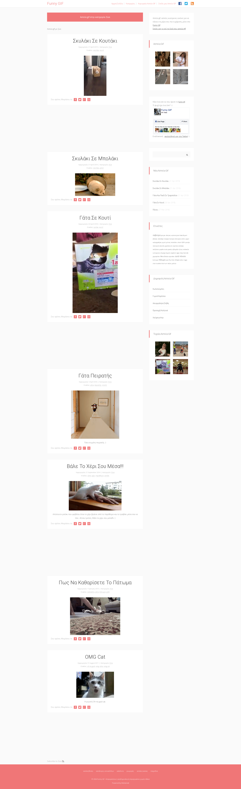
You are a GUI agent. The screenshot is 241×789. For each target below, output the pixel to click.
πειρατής (98, 385)
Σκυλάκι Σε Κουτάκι (95, 41)
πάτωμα (102, 592)
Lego (177, 253)
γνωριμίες (130, 771)
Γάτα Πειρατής (95, 376)
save (167, 260)
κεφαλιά (173, 253)
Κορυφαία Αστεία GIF (146, 3)
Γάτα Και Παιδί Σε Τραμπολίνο (165, 195)
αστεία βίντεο (88, 771)
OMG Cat (95, 657)
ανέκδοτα (120, 771)
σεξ (187, 253)
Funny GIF (55, 3)
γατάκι (96, 227)
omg (97, 666)
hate (184, 253)
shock (179, 242)
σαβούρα (157, 235)
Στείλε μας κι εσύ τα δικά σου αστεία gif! (169, 29)
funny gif (181, 102)
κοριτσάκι (171, 256)
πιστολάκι (174, 242)
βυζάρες (181, 246)
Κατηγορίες (130, 3)
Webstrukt (125, 783)
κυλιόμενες (156, 253)
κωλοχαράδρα (157, 242)
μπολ (102, 168)
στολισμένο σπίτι (179, 239)
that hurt (164, 263)
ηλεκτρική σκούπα (158, 246)
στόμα (177, 260)
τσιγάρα (166, 239)
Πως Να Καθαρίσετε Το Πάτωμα (95, 583)
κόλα (181, 260)
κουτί (102, 50)
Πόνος (155, 209)
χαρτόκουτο (168, 246)
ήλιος (181, 249)
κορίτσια (175, 246)
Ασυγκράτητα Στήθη (161, 303)
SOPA (183, 242)
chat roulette (157, 263)
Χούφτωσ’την (158, 317)
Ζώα (110, 47)
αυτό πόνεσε (180, 256)
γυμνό (164, 242)
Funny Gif (156, 25)
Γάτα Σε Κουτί (95, 218)
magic (185, 260)
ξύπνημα (155, 260)
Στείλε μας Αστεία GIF (167, 3)
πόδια (169, 263)
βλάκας (155, 239)
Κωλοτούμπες (158, 289)
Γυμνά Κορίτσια (159, 296)
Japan (187, 239)
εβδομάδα (175, 249)
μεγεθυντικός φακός (165, 249)
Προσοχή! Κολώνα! (160, 310)
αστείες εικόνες (142, 771)
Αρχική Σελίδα (117, 3)
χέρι (93, 476)
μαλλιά (174, 263)
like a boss (164, 256)
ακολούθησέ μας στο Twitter (176, 136)
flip (170, 260)
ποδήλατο (156, 249)
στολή (104, 385)
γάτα (92, 385)
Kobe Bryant (183, 235)
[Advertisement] (95, 128)
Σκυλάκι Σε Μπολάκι (95, 159)
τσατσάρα (161, 239)
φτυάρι (187, 242)
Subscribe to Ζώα (54, 761)
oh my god (91, 666)
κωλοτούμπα (175, 235)
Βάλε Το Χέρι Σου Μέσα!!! (95, 466)
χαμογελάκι (156, 256)
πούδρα (171, 239)
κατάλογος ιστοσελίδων (105, 771)
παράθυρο (100, 476)
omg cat (107, 666)
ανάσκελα (90, 592)
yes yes (163, 235)
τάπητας (168, 235)
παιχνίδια (154, 771)
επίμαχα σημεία (165, 253)
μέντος (168, 242)
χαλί (108, 592)
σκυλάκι (96, 50)
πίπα (172, 260)
